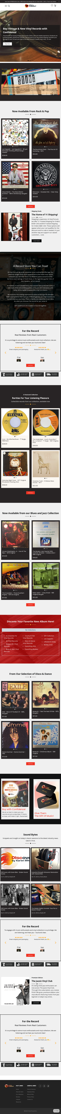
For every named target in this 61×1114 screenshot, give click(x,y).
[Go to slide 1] (12, 146)
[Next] (56, 36)
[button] (6, 353)
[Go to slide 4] (15, 146)
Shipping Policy (31, 1091)
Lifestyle (18, 1099)
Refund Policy (30, 1094)
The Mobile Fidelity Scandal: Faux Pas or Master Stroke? (44, 909)
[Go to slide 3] (14, 146)
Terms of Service (31, 1089)
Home (17, 1089)
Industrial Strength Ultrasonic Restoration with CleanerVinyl (45, 873)
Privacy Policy (30, 1096)
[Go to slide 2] (13, 146)
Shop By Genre (19, 1091)
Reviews (18, 1096)
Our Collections (19, 1094)
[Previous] (4, 36)
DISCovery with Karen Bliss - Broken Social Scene (14, 873)
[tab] (28, 60)
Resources (18, 1102)
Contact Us (30, 1099)
